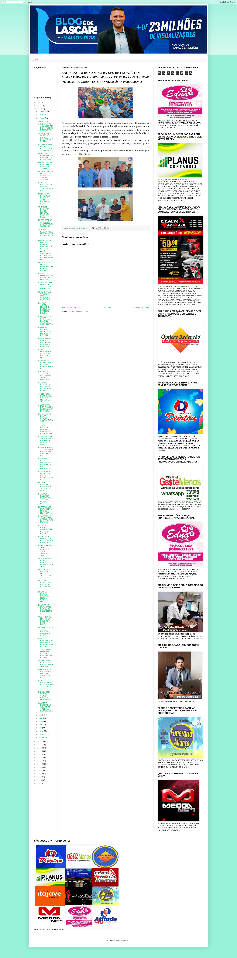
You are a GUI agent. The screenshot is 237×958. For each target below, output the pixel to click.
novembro (42, 115)
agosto (41, 715)
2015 (39, 767)
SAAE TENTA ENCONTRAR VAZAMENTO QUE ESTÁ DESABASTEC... (45, 707)
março (41, 731)
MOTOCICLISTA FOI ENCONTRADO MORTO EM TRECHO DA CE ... (45, 574)
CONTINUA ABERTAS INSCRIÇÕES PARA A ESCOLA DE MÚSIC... (45, 331)
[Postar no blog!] (99, 228)
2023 (39, 742)
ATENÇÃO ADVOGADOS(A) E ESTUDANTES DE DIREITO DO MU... (45, 255)
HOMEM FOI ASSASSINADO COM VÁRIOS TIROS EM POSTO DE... (45, 376)
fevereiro (42, 734)
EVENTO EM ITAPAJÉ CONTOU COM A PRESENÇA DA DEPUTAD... (45, 529)
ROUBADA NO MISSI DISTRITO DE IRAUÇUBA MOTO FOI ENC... (45, 277)
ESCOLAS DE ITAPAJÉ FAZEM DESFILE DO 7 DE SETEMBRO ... (45, 609)
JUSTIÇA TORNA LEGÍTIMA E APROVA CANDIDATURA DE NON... (45, 654)
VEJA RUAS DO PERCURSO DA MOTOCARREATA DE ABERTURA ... (45, 233)
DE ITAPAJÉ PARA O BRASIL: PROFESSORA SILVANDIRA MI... (45, 147)
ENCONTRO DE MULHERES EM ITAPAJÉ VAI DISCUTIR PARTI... (45, 620)
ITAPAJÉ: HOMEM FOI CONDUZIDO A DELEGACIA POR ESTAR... (45, 286)
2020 (39, 751)
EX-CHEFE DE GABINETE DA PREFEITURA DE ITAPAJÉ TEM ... (45, 539)
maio (41, 725)
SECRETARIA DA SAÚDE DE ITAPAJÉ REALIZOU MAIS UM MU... (45, 137)
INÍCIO (35, 60)
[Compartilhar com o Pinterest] (107, 228)
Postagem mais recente (71, 308)
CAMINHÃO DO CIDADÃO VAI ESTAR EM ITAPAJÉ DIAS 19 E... (45, 365)
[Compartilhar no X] (102, 228)
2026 (39, 102)
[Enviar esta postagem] (92, 228)
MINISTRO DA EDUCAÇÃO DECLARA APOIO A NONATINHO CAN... (44, 199)
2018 (39, 758)
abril (40, 728)
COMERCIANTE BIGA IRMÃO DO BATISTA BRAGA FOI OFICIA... (45, 408)
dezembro (42, 112)
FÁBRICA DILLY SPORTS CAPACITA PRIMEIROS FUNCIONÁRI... (45, 696)
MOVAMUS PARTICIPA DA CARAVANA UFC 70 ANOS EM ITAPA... (45, 487)
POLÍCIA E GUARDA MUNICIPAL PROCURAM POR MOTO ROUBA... (44, 308)
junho (41, 721)
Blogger (129, 940)
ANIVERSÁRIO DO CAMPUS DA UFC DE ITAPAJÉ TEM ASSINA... (45, 663)
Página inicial (106, 308)
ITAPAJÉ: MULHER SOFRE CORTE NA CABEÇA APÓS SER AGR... (45, 440)
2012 (39, 777)
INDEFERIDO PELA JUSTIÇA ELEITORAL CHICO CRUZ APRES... (45, 631)
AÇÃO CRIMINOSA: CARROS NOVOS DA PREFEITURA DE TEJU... (45, 563)
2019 (39, 754)
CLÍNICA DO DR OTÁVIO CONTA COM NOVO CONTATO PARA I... (45, 476)
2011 (39, 780)
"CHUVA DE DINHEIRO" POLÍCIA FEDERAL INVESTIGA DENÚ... (43, 212)
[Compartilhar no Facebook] (105, 228)
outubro (42, 118)
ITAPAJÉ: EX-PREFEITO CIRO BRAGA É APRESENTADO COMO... (45, 187)
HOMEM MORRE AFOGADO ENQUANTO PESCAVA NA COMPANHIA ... (45, 342)
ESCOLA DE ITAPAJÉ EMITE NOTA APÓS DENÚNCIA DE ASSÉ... (45, 585)
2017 (39, 761)
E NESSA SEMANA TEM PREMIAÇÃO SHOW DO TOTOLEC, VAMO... (45, 550)
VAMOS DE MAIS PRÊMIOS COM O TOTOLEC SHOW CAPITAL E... (45, 674)
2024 (39, 109)
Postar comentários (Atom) (78, 312)
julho (41, 718)
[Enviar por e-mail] (97, 228)
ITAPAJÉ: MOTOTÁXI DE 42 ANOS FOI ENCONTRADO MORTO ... (45, 353)
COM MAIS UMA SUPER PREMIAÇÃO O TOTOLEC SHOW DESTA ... (45, 320)
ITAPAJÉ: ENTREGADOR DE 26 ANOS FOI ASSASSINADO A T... (45, 685)
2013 (39, 774)
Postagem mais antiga (140, 308)
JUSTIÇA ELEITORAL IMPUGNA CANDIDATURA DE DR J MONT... (45, 429)
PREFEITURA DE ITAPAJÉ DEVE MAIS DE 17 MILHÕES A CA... (45, 510)
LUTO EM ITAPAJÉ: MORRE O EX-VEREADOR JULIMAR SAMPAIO (45, 176)
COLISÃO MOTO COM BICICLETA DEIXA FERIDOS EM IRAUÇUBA (45, 127)
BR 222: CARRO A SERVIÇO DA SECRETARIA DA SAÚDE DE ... (45, 223)
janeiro (41, 738)
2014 (39, 770)
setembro (42, 121)
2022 (39, 745)
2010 (39, 783)
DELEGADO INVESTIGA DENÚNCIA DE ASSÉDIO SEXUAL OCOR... (45, 499)
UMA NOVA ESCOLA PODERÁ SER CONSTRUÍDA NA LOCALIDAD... (44, 464)
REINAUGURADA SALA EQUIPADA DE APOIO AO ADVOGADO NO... (45, 451)
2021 (39, 748)
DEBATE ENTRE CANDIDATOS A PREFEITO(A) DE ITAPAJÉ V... (45, 519)
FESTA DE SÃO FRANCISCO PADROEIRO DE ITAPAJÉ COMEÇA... (45, 267)
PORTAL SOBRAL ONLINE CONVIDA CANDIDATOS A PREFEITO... (45, 244)
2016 (39, 764)
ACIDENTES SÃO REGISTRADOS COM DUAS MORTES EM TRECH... (45, 398)
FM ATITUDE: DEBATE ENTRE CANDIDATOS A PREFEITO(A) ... (45, 156)
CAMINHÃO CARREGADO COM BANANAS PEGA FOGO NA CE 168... (45, 387)
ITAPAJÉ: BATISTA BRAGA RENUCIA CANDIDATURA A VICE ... (45, 418)
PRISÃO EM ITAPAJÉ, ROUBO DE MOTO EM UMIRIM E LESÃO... (43, 597)
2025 (39, 106)
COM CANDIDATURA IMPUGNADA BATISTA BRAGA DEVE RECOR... (45, 642)
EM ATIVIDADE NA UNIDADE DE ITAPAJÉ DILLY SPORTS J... (45, 166)
